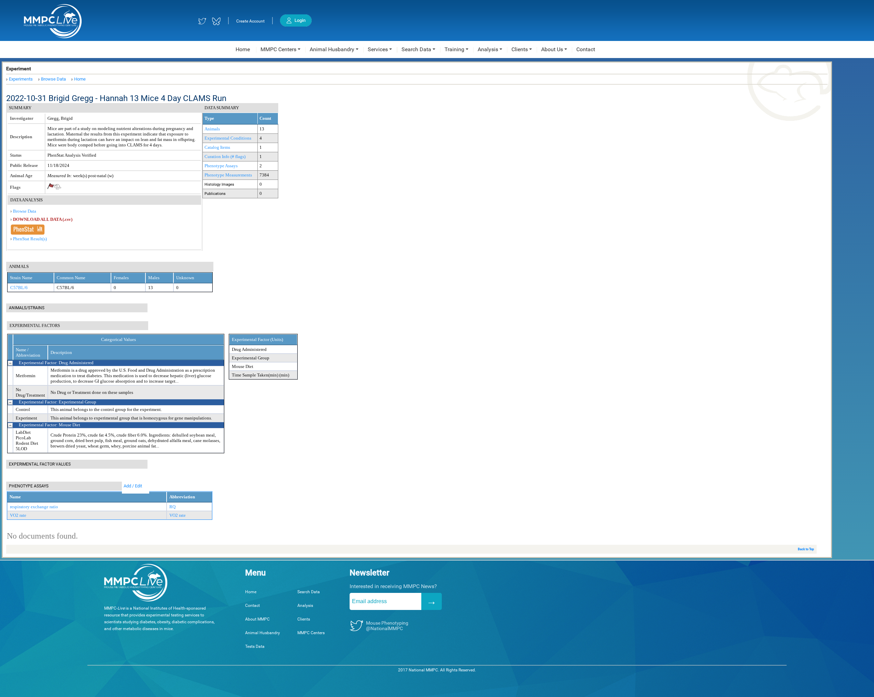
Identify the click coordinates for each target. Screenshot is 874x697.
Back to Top (806, 549)
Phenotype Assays (221, 165)
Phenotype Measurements (228, 174)
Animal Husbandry (262, 632)
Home (80, 79)
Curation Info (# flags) (225, 156)
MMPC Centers (311, 632)
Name (15, 496)
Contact (252, 605)
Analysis (305, 605)
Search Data (308, 591)
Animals (212, 128)
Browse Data (53, 79)
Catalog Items (217, 147)
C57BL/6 (19, 287)
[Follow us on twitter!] (202, 21)
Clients (303, 619)
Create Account (250, 21)
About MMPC (257, 619)
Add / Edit (133, 485)
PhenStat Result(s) (30, 238)
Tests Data (255, 646)
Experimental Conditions (228, 138)
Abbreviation (182, 496)
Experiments (21, 79)
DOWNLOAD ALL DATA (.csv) (42, 219)
